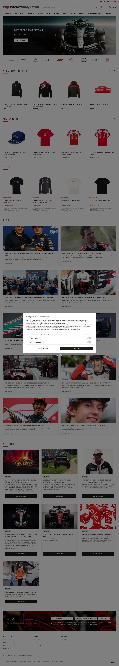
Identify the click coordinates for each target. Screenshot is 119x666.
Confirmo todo (76, 348)
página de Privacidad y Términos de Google (69, 329)
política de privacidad (60, 323)
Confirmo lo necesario (42, 348)
